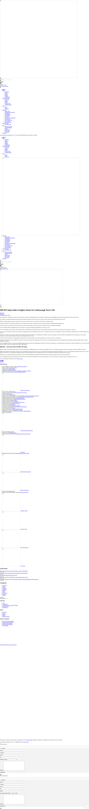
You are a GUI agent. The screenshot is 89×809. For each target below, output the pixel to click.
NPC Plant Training (24, 547)
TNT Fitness (12, 394)
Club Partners (7, 114)
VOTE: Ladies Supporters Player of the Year (8, 575)
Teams (3, 90)
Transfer (4, 595)
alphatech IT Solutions (18, 410)
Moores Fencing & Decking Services (26, 396)
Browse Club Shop (8, 126)
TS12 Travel (12, 391)
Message (2, 770)
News (3, 105)
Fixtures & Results (6, 98)
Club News (4, 585)
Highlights (4, 589)
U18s (9, 315)
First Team (7, 91)
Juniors (6, 94)
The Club (4, 110)
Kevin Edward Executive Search (24, 433)
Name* (1, 750)
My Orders (7, 132)
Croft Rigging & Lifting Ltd (21, 366)
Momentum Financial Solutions (23, 453)
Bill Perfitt (2, 313)
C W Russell (12, 407)
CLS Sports (23, 565)
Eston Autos (12, 491)
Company (2, 752)
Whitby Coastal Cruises (25, 390)
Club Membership (8, 127)
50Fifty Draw (7, 111)
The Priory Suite (8, 122)
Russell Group (13, 432)
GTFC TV (7, 109)
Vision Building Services (19, 398)
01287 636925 (29, 739)
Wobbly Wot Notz (15, 403)
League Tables (7, 103)
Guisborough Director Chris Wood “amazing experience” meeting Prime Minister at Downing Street (19, 579)
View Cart (2, 86)
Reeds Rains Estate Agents (26, 471)
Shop (3, 125)
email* (1, 755)
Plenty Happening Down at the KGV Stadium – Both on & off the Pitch (14, 571)
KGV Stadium (7, 121)
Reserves (6, 93)
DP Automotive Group (18, 408)
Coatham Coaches (24, 510)
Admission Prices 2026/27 (10, 112)
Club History (7, 113)
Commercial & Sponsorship (10, 117)
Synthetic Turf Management (21, 406)
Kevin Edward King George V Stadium (10, 605)
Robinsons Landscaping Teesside (24, 370)
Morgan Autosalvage (25, 490)
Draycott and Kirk (24, 492)
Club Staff (7, 116)
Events (6, 108)
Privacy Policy (26, 742)
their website (20, 358)
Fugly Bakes (12, 368)
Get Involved (7, 97)
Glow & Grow (14, 367)
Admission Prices (8, 104)
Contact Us (4, 133)
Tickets (6, 128)
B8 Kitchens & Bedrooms (20, 399)
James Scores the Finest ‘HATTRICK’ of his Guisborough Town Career (14, 577)
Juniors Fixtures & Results (7, 624)
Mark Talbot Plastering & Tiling (27, 430)
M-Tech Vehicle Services (19, 402)
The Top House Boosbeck (20, 372)
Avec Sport (12, 431)
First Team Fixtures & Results (8, 621)
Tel (0, 757)
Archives (1, 597)
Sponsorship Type (3, 793)
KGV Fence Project (8, 120)
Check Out (6, 86)
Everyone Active (24, 529)
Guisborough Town (4, 315)
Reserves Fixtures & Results (7, 622)
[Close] (1, 774)
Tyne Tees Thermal (16, 405)
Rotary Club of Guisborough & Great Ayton (30, 395)
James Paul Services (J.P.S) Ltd (21, 392)
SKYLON (10, 393)
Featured (4, 587)
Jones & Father (14, 400)
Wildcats (6, 96)
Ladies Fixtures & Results (7, 623)
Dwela (17, 401)
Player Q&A (4, 593)
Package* (2, 759)
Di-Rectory (23, 452)
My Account (7, 130)
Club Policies (7, 115)
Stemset (9, 412)
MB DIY (55, 317)
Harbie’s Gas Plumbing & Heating (9, 369)
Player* (1, 791)
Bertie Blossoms (27, 411)
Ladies (6, 92)
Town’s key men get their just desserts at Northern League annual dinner (14, 573)
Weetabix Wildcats (6, 616)
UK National (12, 404)
